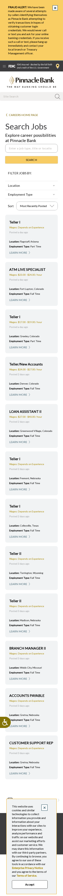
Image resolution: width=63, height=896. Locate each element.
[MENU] (4, 66)
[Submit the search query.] (31, 160)
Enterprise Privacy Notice (27, 867)
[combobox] (27, 96)
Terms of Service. (26, 875)
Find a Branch (57, 66)
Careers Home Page (23, 115)
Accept (29, 884)
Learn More (18, 252)
